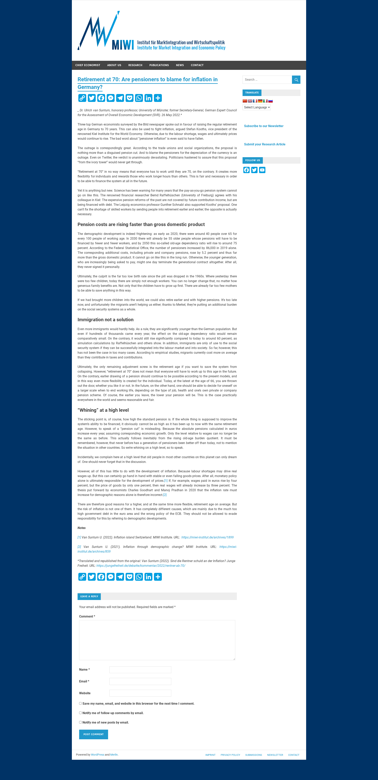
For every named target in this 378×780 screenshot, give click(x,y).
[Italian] (265, 101)
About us (114, 65)
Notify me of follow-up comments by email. (113, 713)
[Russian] (270, 101)
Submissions (253, 754)
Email (84, 681)
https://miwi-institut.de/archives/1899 (208, 537)
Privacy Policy (230, 754)
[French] (255, 101)
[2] (165, 495)
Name (84, 669)
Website (85, 693)
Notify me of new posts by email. (105, 722)
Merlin (114, 754)
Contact (197, 65)
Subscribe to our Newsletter (263, 126)
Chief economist (87, 65)
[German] (260, 101)
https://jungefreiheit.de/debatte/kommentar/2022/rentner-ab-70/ (140, 566)
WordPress (97, 754)
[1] (166, 481)
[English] (250, 101)
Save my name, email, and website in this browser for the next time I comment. (138, 703)
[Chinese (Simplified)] (245, 101)
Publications (159, 65)
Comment (87, 616)
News (180, 65)
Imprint (210, 754)
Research (135, 65)
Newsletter (275, 754)
